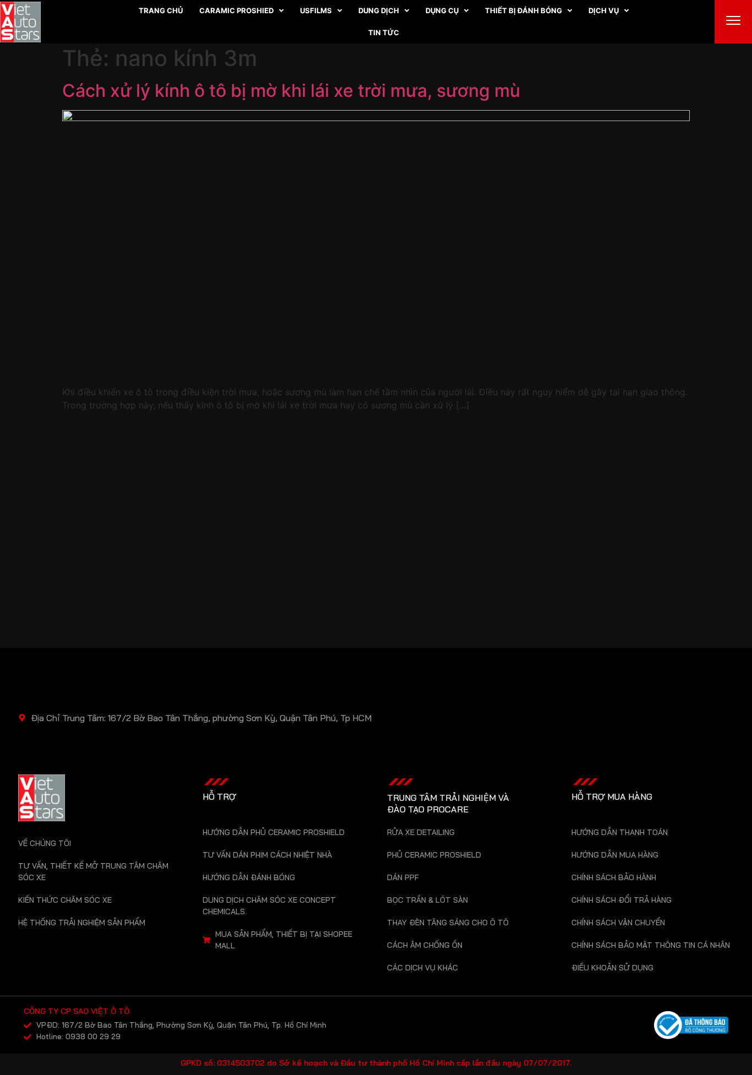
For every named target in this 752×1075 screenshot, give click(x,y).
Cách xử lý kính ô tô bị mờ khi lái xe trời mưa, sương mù (291, 90)
